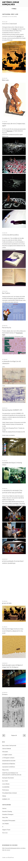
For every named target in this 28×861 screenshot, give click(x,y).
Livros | (5, 784)
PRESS (4, 796)
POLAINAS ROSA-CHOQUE (9, 793)
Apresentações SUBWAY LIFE (12, 410)
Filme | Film (5, 817)
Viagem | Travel (6, 829)
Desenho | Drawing (7, 811)
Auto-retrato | (9, 745)
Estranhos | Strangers (7, 814)
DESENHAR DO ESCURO (8, 760)
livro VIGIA (5, 781)
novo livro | (9, 24)
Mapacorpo (9, 131)
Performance (5, 790)
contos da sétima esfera (10, 235)
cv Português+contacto (8, 757)
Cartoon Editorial (6, 748)
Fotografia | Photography (8, 820)
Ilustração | (8, 778)
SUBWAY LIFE (6, 799)
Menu (14, 8)
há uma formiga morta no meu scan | (12, 631)
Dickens (5, 694)
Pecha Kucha (6, 327)
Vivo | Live (5, 832)
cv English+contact (7, 754)
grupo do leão (7, 603)
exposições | (8, 767)
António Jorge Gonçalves (10, 3)
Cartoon (4, 808)
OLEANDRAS (5, 787)
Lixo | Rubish (5, 823)
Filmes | (5, 770)
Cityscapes (5, 751)
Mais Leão (5, 80)
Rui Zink (15, 29)
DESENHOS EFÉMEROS (8, 763)
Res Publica (6, 293)
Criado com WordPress (8, 857)
